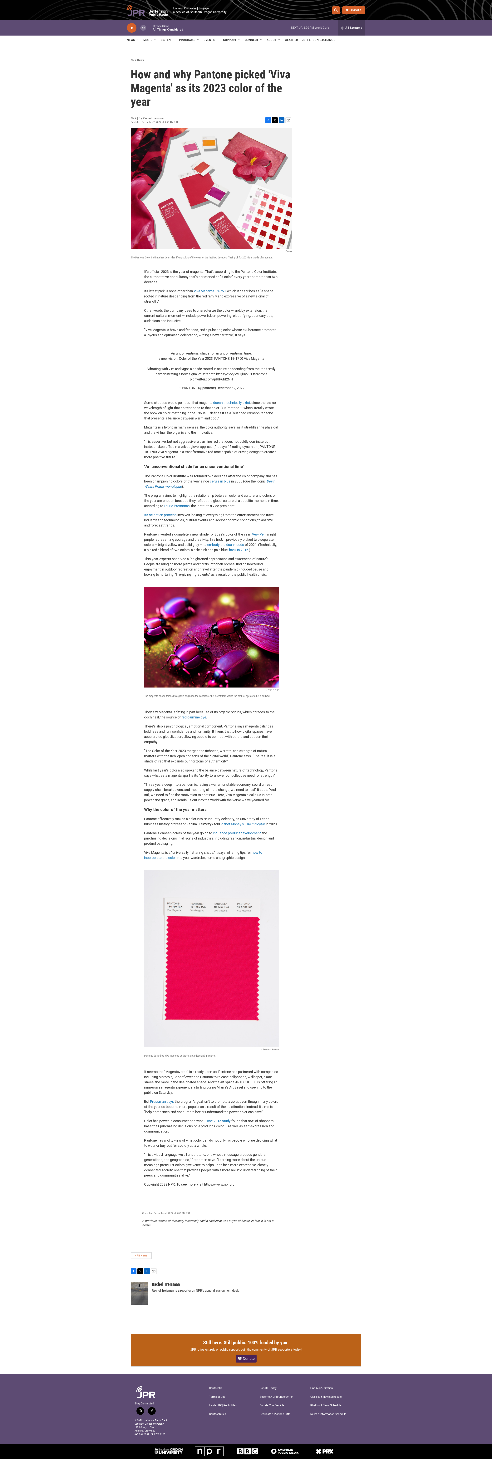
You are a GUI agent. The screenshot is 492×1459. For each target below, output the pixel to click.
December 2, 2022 (230, 388)
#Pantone (260, 374)
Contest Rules (217, 1414)
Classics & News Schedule (326, 1396)
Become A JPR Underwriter (276, 1396)
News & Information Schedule (328, 1414)
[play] (132, 28)
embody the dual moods (225, 545)
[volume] (143, 28)
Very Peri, (259, 534)
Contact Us (215, 1388)
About (271, 40)
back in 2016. (239, 550)
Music (148, 40)
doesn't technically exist (231, 403)
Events (209, 40)
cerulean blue (220, 481)
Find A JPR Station (321, 1388)
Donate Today (268, 1388)
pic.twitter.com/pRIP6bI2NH (211, 379)
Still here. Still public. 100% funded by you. (246, 1342)
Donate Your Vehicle (272, 1405)
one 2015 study (219, 1121)
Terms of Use (217, 1396)
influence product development (237, 833)
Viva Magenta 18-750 (210, 291)
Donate (355, 10)
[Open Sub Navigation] (138, 40)
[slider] (149, 28)
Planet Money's (243, 824)
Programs (187, 40)
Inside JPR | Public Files (223, 1405)
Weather (291, 40)
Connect (251, 40)
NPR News (137, 60)
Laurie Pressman (177, 506)
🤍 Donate (246, 1358)
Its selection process (160, 515)
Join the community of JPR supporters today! (271, 1349)
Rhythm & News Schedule (326, 1405)
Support (230, 40)
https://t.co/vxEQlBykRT (234, 374)
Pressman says (162, 1101)
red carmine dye (194, 717)
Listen (166, 40)
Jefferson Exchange (318, 40)
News (131, 40)
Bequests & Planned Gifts (275, 1414)
